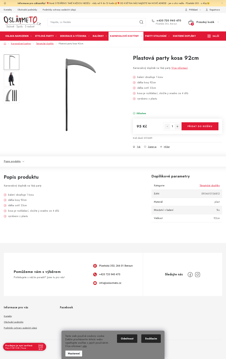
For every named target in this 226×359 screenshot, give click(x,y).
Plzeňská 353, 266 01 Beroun (116, 265)
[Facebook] (190, 274)
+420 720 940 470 (168, 20)
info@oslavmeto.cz (110, 283)
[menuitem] (18, 36)
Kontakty (8, 9)
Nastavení (74, 353)
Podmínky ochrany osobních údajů (59, 9)
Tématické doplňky (210, 185)
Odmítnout (127, 338)
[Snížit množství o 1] (167, 126)
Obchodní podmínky (27, 9)
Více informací (179, 68)
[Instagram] (197, 274)
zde (85, 346)
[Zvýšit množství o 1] (177, 126)
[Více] (213, 36)
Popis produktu (12, 161)
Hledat (141, 22)
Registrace (215, 9)
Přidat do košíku (200, 126)
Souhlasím (151, 338)
